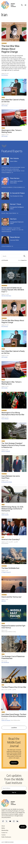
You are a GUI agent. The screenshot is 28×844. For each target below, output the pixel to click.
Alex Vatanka (4, 105)
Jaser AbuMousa (5, 662)
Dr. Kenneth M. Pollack (6, 482)
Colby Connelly (5, 514)
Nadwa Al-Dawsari (5, 720)
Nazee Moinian (5, 418)
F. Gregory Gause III (6, 572)
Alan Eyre (3, 601)
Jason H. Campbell (5, 451)
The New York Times (6, 295)
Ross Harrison (4, 75)
